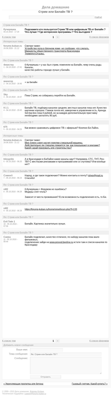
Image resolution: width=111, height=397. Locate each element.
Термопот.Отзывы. (35, 53)
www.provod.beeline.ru (61, 242)
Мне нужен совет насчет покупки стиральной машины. (54, 142)
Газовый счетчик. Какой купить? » (90, 384)
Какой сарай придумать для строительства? (48, 148)
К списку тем (9, 37)
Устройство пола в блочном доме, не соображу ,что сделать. (57, 48)
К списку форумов (99, 37)
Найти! (98, 17)
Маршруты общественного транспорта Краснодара (52, 51)
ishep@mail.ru (95, 175)
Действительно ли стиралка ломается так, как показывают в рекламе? (62, 145)
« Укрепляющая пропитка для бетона (23, 384)
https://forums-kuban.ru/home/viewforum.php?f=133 (51, 209)
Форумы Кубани (37, 391)
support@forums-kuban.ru (35, 394)
